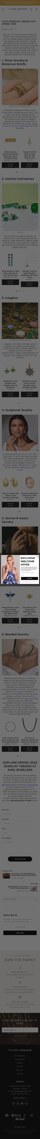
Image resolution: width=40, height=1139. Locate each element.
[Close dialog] (37, 556)
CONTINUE (29, 578)
